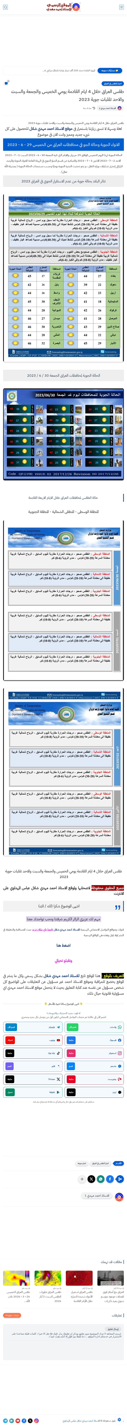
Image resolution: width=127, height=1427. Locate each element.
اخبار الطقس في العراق (113, 83)
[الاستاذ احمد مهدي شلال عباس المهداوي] (63, 7)
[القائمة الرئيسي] (121, 7)
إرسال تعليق (113, 1329)
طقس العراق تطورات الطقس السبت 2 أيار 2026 (50, 1296)
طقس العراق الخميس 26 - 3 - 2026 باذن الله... (18, 1296)
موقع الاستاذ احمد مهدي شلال (50, 128)
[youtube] (17, 1420)
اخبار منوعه (82, 1163)
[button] (110, 1179)
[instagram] (36, 1420)
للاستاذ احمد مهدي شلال (67, 929)
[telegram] (5, 1420)
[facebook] (24, 1420)
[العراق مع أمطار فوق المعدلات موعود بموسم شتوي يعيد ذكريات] (110, 1278)
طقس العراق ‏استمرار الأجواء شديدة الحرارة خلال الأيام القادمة (82, 1296)
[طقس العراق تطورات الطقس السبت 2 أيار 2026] (48, 1278)
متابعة (71, 1040)
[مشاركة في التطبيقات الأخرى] (82, 1179)
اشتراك (10, 1040)
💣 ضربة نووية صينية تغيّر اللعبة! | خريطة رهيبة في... (71, 70)
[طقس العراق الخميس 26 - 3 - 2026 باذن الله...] (16, 1278)
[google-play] (11, 1420)
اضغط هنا (63, 945)
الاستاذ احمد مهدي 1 (107, 108)
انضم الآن (72, 1027)
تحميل (10, 1092)
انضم (71, 1066)
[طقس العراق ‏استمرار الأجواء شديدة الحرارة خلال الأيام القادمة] (79, 1278)
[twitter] (30, 1420)
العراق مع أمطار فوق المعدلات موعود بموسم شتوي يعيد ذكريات (112, 1296)
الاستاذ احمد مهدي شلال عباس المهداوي (81, 1421)
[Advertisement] (63, 42)
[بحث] (5, 7)
